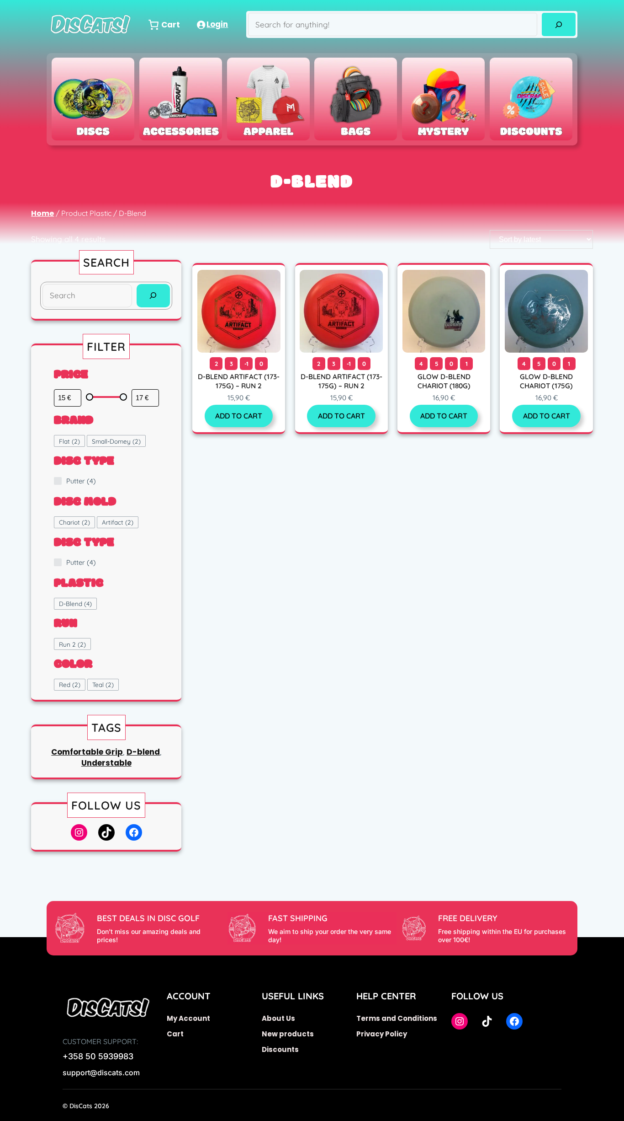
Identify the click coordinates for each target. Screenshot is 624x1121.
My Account (188, 1018)
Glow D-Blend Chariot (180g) (444, 381)
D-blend (143, 751)
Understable (106, 762)
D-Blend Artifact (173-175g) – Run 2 (239, 381)
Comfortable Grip (87, 751)
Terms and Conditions (396, 1018)
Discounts (280, 1049)
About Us (278, 1018)
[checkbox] (69, 441)
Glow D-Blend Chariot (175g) (546, 381)
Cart (175, 1034)
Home (42, 213)
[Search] (558, 24)
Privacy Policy (381, 1034)
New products (288, 1034)
